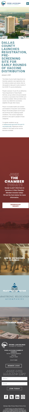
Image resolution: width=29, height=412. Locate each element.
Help (9, 406)
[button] (27, 3)
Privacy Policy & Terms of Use (18, 406)
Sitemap (5, 406)
